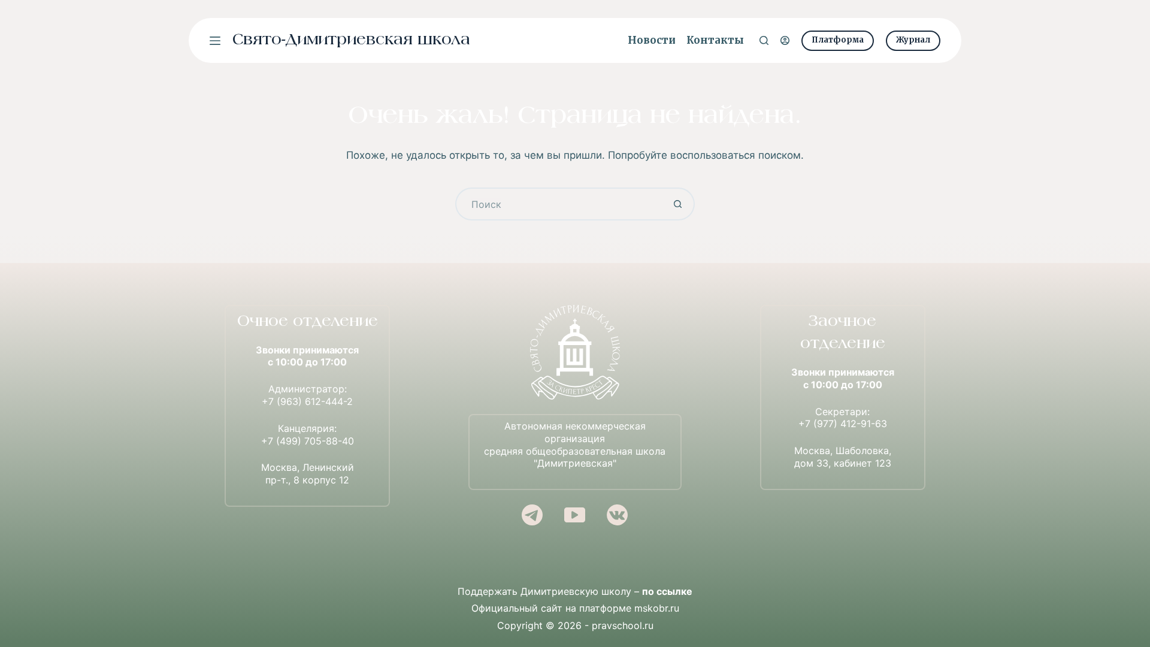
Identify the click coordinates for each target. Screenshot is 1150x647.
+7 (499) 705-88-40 (307, 441)
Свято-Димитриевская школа (351, 40)
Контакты (715, 40)
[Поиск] (763, 40)
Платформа (838, 40)
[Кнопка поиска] (678, 204)
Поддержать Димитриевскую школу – (575, 591)
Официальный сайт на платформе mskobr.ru (575, 608)
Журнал (913, 40)
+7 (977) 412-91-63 (842, 424)
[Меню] (215, 40)
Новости (652, 40)
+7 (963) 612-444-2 (307, 401)
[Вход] (784, 40)
